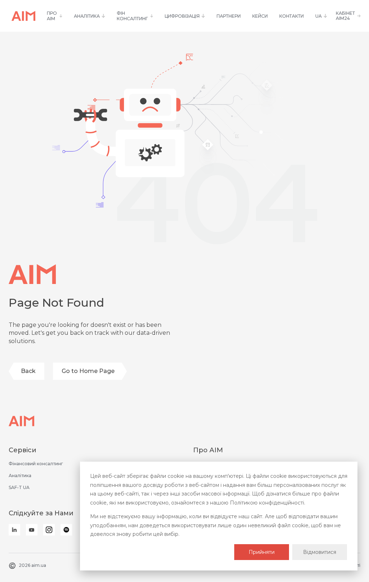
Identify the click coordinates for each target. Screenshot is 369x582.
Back (28, 371)
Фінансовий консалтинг (36, 463)
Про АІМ (208, 450)
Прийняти (262, 552)
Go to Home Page (88, 371)
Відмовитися (319, 552)
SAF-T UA (19, 487)
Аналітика (20, 475)
